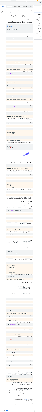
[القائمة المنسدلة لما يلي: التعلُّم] (31, 0)
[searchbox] (37, 5)
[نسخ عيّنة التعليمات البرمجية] (31, 24)
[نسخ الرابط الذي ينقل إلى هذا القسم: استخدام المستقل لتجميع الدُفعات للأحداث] (19, 201)
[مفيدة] (8, 9)
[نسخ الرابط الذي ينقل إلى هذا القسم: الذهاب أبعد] (28, 386)
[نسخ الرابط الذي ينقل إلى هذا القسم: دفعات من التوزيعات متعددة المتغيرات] (20, 247)
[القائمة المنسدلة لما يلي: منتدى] (22, 0)
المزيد (20, 0)
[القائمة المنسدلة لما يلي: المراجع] (25, 0)
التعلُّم (32, 0)
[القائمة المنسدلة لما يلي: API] (28, 0)
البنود (32, 410)
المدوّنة (32, 404)
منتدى (23, 0)
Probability (39, 2)
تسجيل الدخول (2, 0)
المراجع (26, 0)
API (29, 0)
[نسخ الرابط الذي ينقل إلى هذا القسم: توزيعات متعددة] (26, 160)
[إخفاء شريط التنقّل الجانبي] (34, 411)
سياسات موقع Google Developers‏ (27, 399)
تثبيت (34, 0)
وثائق (18, 393)
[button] (38, 40)
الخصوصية (31, 410)
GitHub (5, 0)
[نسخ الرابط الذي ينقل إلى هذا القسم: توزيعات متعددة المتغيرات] (24, 102)
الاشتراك (7, 410)
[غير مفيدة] (7, 9)
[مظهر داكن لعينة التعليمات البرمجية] (30, 24)
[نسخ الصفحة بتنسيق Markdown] (15, 10)
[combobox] (14, 0)
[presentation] (31, 206)
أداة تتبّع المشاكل (15, 404)
